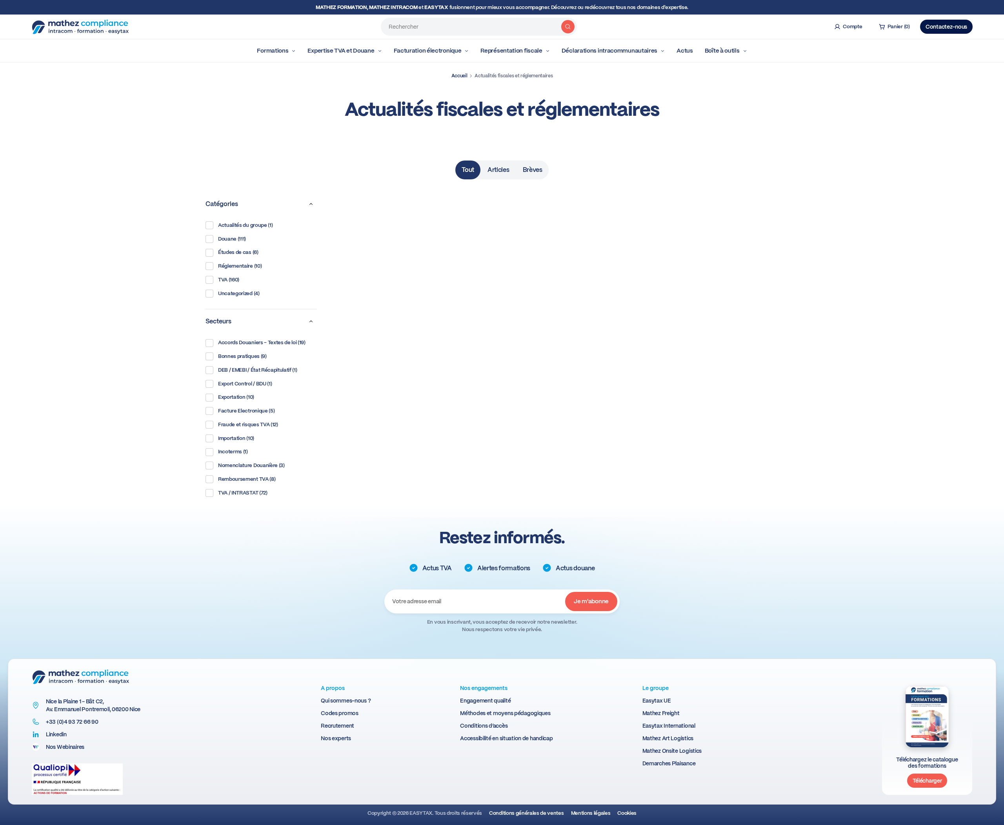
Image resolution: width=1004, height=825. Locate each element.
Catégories (222, 204)
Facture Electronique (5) (246, 410)
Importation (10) (236, 438)
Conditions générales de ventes (526, 813)
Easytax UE (656, 700)
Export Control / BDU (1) (245, 383)
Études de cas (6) (238, 252)
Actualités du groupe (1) (245, 225)
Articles (498, 170)
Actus (685, 51)
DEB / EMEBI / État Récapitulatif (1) (257, 370)
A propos (333, 688)
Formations (272, 51)
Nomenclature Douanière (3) (251, 465)
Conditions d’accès (483, 725)
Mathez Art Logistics (667, 738)
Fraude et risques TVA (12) (248, 424)
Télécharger (927, 780)
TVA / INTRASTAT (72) (242, 492)
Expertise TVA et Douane (340, 51)
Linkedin (56, 734)
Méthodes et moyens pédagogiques (505, 713)
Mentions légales (591, 813)
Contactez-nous (946, 26)
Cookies (627, 813)
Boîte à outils (722, 51)
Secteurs (218, 321)
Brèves (532, 170)
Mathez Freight (661, 713)
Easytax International (668, 725)
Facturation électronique (428, 51)
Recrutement (337, 725)
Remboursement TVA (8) (246, 479)
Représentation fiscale (511, 51)
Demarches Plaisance (669, 763)
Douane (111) (232, 238)
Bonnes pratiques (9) (242, 356)
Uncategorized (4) (239, 293)
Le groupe (655, 688)
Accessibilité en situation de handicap (506, 738)
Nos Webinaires (65, 746)
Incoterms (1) (233, 451)
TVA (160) (228, 279)
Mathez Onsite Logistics (672, 750)
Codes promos (339, 713)
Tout (468, 170)
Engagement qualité (485, 700)
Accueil (459, 76)
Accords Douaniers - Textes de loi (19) (262, 342)
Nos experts (336, 738)
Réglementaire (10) (240, 266)
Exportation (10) (236, 397)
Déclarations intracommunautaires (609, 51)
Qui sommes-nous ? (346, 700)
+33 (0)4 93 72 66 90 (72, 721)
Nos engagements (483, 688)
